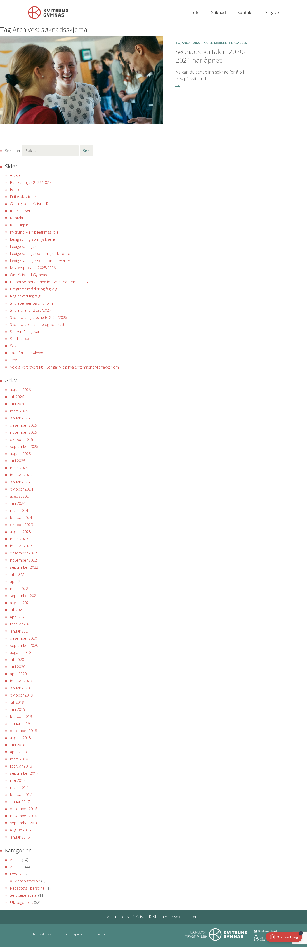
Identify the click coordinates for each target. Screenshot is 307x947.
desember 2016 (23, 808)
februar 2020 (21, 680)
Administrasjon (27, 880)
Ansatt (15, 859)
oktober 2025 (21, 439)
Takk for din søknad (26, 352)
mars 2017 (19, 787)
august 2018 (20, 737)
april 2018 (18, 751)
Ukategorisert (21, 902)
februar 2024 (21, 517)
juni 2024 (17, 503)
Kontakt (245, 12)
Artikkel (16, 866)
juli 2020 (17, 659)
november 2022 (23, 560)
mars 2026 (19, 410)
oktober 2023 (21, 524)
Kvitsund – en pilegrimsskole (34, 232)
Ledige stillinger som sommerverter (40, 260)
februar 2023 (21, 545)
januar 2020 (20, 687)
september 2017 (24, 773)
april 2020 (18, 673)
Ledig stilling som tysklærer (33, 239)
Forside (16, 189)
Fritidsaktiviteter (23, 196)
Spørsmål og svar (24, 331)
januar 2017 (20, 801)
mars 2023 (19, 538)
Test (13, 359)
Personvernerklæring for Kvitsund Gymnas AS (49, 281)
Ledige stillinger (23, 246)
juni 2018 (17, 744)
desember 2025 (23, 425)
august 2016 (20, 830)
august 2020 (20, 652)
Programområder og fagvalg (33, 288)
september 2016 (24, 822)
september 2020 (24, 645)
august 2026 (20, 389)
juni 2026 (17, 403)
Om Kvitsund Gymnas (28, 274)
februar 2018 (21, 766)
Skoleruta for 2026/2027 (30, 310)
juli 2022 (17, 574)
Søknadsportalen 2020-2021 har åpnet (210, 56)
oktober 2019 (21, 695)
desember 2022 (23, 552)
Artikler (16, 175)
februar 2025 (21, 474)
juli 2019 (17, 702)
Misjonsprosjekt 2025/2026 (33, 267)
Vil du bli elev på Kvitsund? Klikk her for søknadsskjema (153, 916)
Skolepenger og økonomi (31, 303)
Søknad (218, 12)
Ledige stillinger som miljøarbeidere (40, 253)
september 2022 (24, 567)
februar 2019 (21, 716)
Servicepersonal (23, 895)
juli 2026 (17, 396)
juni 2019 (17, 709)
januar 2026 (20, 418)
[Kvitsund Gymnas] (48, 12)
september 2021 (24, 595)
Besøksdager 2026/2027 (30, 182)
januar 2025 (20, 481)
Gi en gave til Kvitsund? (29, 203)
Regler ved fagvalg (25, 296)
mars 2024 (19, 510)
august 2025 (20, 453)
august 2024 (20, 496)
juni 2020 (17, 666)
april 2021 (18, 616)
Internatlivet (20, 210)
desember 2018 (23, 730)
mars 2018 (19, 758)
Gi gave (271, 12)
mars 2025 (19, 467)
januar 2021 (20, 631)
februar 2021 (21, 624)
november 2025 (23, 432)
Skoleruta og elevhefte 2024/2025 (38, 317)
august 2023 (20, 531)
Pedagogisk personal (27, 888)
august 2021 (20, 602)
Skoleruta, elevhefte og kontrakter (39, 324)
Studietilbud (20, 338)
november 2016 (23, 815)
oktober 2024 (21, 489)
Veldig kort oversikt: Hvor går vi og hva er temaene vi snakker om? (65, 367)
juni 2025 (17, 460)
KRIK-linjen (19, 225)
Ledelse (16, 873)
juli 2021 (17, 609)
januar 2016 (20, 837)
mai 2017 (17, 780)
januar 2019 (20, 723)
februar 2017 (21, 794)
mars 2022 (19, 588)
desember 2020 (23, 638)
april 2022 (18, 581)
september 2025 (24, 446)
